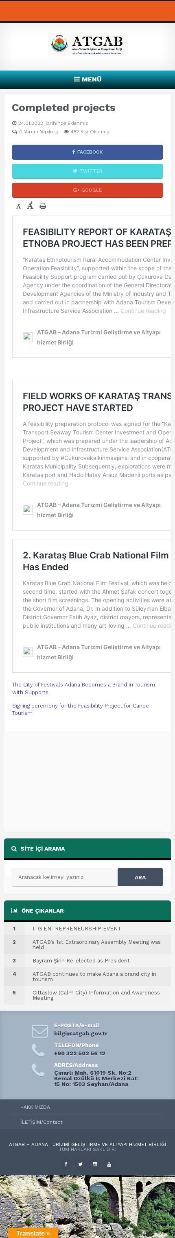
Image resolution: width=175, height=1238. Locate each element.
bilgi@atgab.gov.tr (80, 1033)
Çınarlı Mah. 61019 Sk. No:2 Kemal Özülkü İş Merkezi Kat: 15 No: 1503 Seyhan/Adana (96, 1078)
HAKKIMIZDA (35, 1107)
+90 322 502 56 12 (79, 1053)
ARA (140, 877)
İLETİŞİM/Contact (41, 1122)
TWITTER (91, 171)
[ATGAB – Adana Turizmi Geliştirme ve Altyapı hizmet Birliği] (87, 54)
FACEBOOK (90, 152)
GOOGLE (91, 190)
